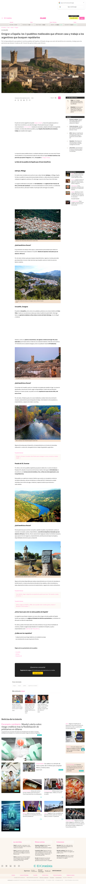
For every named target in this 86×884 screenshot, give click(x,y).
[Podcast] (47, 871)
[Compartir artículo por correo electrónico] (26, 100)
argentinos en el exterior (32, 685)
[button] (83, 749)
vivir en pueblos (27, 127)
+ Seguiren (53, 98)
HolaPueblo (28, 629)
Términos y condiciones (44, 877)
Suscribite (35, 875)
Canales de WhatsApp (24, 875)
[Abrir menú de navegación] (2, 18)
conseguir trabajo (46, 157)
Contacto (13, 875)
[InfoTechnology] (57, 871)
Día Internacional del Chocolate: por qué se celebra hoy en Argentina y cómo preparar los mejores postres (77, 109)
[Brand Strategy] (41, 871)
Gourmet (11, 22)
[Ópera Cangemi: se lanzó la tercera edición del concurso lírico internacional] (68, 202)
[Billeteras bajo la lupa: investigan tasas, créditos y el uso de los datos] (53, 784)
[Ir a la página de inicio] (8, 18)
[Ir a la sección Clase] (43, 18)
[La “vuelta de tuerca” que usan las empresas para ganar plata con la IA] (10, 816)
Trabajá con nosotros (70, 875)
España (19, 685)
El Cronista (3, 27)
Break (31, 22)
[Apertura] (27, 871)
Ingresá (82, 18)
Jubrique (17, 654)
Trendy (75, 22)
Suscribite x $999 (73, 18)
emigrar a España (38, 123)
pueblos (24, 685)
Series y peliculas (53, 22)
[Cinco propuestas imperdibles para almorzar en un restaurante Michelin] (68, 187)
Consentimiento (59, 877)
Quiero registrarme (37, 673)
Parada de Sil (19, 656)
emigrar (16, 27)
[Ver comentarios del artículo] (29, 100)
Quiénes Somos (45, 875)
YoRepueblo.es (35, 629)
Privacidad (52, 877)
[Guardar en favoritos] (59, 98)
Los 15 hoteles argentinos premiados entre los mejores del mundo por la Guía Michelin (77, 102)
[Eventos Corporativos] (34, 871)
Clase (8, 27)
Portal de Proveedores (57, 875)
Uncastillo (18, 652)
